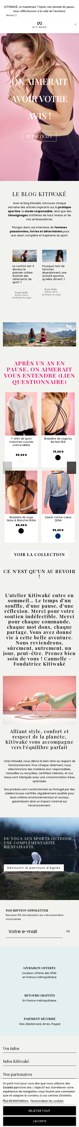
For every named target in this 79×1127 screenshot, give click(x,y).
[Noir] (58, 457)
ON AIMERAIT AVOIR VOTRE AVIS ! (39, 98)
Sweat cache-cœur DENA (58, 518)
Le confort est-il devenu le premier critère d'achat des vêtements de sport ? (23, 274)
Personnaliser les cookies (46, 1101)
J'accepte (39, 1121)
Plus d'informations (16, 1101)
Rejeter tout (39, 1111)
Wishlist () (11, 15)
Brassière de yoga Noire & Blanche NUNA (21, 518)
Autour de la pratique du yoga (21, 296)
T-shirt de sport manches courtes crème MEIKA (21, 442)
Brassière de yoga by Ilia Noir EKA (58, 440)
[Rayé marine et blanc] (58, 536)
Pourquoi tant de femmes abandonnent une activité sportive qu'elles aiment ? (54, 272)
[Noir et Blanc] (21, 531)
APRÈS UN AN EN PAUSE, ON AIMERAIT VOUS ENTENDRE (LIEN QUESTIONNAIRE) (39, 372)
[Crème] (21, 460)
